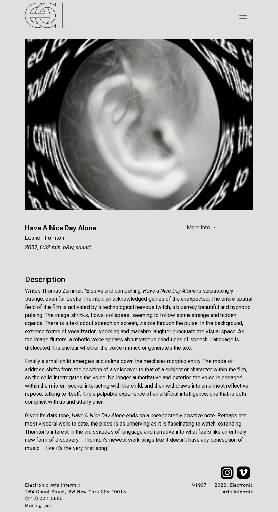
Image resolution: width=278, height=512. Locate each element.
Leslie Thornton (44, 238)
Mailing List (38, 506)
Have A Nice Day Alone (60, 228)
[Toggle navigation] (243, 15)
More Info (199, 227)
